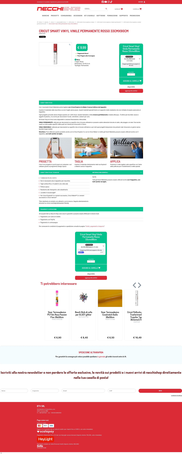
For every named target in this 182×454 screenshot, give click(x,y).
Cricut (52, 22)
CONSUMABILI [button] (66, 16)
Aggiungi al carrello (131, 81)
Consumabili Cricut (61, 22)
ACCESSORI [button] (77, 16)
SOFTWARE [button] (100, 16)
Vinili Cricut (71, 22)
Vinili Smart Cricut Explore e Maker (85, 22)
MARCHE (46, 22)
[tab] (91, 102)
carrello (136, 9)
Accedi (140, 2)
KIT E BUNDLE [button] (89, 16)
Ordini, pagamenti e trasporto (95, 226)
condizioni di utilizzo (176, 395)
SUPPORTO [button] (123, 16)
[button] (69, 45)
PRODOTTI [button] (55, 16)
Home (40, 22)
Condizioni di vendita (43, 2)
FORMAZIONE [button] (112, 16)
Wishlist (118, 9)
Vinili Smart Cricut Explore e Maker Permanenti (109, 22)
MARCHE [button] (45, 16)
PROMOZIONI (135, 16)
